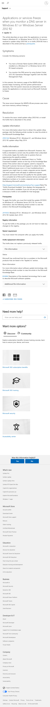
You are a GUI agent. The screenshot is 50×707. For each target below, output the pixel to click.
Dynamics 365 (7, 590)
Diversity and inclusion (9, 674)
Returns (5, 521)
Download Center (8, 513)
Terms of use (29, 700)
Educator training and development (13, 564)
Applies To (7, 33)
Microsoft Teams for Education (11, 553)
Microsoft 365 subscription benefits (15, 367)
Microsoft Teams (7, 601)
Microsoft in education (9, 546)
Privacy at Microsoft (8, 666)
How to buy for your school (10, 561)
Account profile (7, 510)
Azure (4, 619)
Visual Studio (6, 645)
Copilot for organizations (10, 488)
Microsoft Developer (8, 622)
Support (5, 8)
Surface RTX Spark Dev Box (10, 484)
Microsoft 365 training (10, 390)
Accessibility (6, 677)
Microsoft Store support (9, 517)
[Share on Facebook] (4, 294)
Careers (5, 655)
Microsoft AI (6, 582)
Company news (7, 663)
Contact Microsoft (14, 700)
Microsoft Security (8, 586)
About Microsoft (7, 659)
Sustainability (6, 681)
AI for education (7, 572)
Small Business (7, 608)
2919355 (6, 213)
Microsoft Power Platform (10, 597)
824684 (5, 276)
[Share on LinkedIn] (8, 294)
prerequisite (31, 44)
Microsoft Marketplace (9, 637)
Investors (5, 670)
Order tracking (7, 524)
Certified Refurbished (9, 528)
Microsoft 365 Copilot (9, 605)
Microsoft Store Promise (9, 532)
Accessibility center (9, 436)
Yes (17, 461)
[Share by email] (14, 294)
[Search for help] (8, 3)
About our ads (22, 704)
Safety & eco (6, 704)
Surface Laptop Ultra (8, 481)
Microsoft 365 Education (10, 557)
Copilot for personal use (9, 492)
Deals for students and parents (11, 568)
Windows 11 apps (8, 499)
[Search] (45, 317)
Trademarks (38, 700)
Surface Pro (6, 473)
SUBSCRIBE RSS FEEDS (13, 299)
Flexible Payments (8, 535)
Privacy (23, 700)
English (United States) (12, 688)
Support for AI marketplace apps (12, 630)
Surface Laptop (7, 477)
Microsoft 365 (7, 593)
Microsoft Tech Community (10, 634)
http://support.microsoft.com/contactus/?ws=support (21, 185)
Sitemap (5, 700)
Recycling (14, 704)
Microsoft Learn (7, 626)
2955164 (6, 138)
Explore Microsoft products (10, 495)
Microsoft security (9, 413)
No (32, 461)
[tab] (10, 333)
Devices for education (9, 550)
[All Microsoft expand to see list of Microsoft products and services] (3, 3)
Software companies (8, 641)
